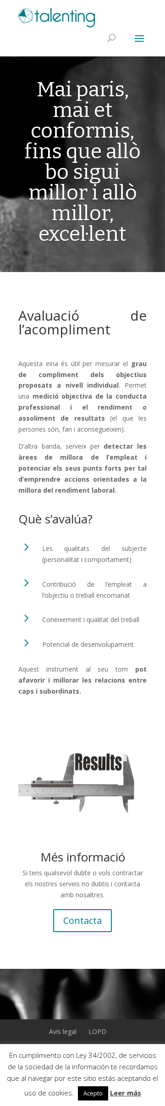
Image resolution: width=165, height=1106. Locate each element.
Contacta (82, 920)
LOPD (97, 1031)
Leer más (125, 1092)
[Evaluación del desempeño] (82, 780)
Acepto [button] (93, 1093)
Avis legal (63, 1031)
